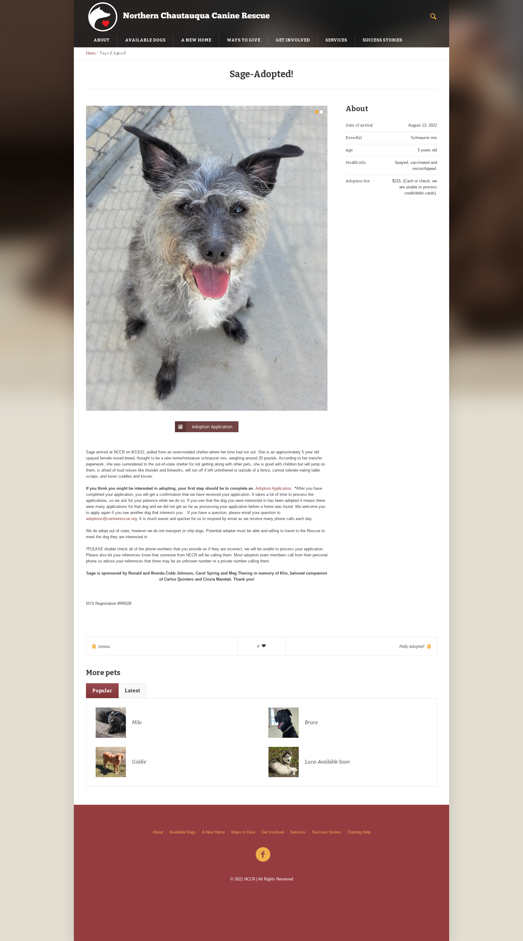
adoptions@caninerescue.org (111, 518)
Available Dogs (182, 832)
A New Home (213, 832)
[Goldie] (111, 761)
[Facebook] (263, 854)
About (158, 832)
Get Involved (273, 832)
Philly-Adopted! (412, 646)
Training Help (358, 832)
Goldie (139, 762)
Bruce (311, 722)
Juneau (104, 646)
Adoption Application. (273, 488)
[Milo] (111, 722)
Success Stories (326, 832)
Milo (137, 722)
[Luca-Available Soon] (283, 761)
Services (298, 832)
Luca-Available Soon (327, 762)
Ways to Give (243, 832)
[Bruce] (283, 722)
